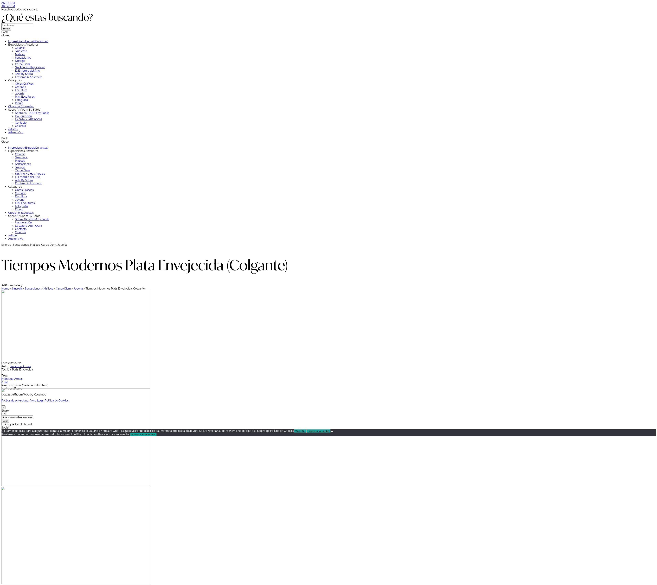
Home (5, 288)
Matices (48, 288)
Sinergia (17, 288)
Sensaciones (33, 288)
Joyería (78, 288)
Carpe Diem (63, 288)
